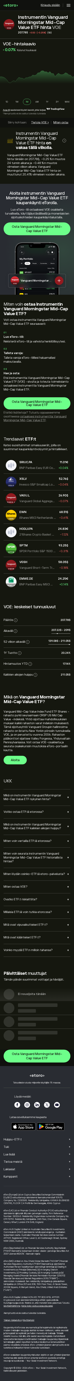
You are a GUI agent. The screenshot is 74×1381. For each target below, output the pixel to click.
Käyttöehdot (28, 1320)
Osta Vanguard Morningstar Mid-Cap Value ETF (37, 229)
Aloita (15, 760)
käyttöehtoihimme (12, 1306)
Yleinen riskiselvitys (13, 1320)
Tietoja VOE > (40, 122)
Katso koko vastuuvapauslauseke (37, 1306)
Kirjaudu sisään (50, 5)
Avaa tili (6, 110)
